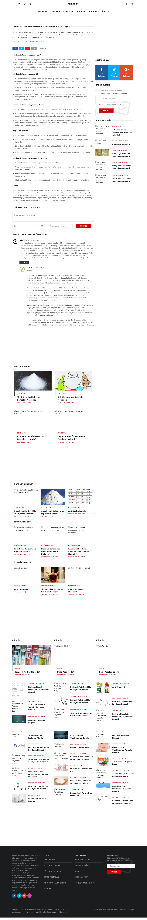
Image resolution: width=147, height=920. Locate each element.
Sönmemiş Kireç (82, 865)
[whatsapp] (34, 48)
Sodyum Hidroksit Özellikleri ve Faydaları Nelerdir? (122, 716)
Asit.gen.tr (73, 3)
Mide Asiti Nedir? (65, 672)
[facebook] (15, 48)
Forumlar (94, 11)
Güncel (54, 11)
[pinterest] (27, 48)
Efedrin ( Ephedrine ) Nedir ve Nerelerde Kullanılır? (50, 551)
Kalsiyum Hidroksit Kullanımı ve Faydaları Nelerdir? (78, 551)
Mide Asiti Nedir (82, 860)
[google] (25, 3)
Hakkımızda (49, 860)
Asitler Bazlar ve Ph (85, 883)
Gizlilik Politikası (52, 865)
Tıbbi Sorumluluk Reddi (55, 883)
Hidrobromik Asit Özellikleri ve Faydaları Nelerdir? (122, 788)
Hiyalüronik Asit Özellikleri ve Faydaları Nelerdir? (122, 750)
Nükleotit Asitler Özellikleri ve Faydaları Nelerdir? (38, 774)
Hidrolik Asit (81, 877)
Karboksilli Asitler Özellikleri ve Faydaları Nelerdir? (38, 689)
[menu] (126, 3)
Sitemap (123, 909)
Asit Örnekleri (118, 687)
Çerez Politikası (51, 877)
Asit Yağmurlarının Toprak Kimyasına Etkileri (36, 707)
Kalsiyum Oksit (21, 589)
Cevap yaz (24, 263)
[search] (132, 3)
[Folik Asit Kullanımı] (115, 658)
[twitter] (21, 48)
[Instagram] (30, 3)
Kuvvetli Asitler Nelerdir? (27, 672)
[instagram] (29, 895)
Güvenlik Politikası (53, 871)
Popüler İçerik (19, 507)
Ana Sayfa (42, 11)
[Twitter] (19, 3)
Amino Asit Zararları (121, 144)
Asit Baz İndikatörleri (77, 511)
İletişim (105, 11)
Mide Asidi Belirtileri (79, 747)
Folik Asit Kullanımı (109, 672)
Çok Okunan (21, 394)
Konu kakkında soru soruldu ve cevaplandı (30, 41)
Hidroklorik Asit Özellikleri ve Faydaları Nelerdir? (122, 132)
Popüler (67, 11)
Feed (116, 909)
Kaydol (106, 111)
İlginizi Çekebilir (20, 586)
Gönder (83, 226)
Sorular (81, 11)
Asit (77, 871)
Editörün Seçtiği (74, 507)
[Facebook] (14, 3)
